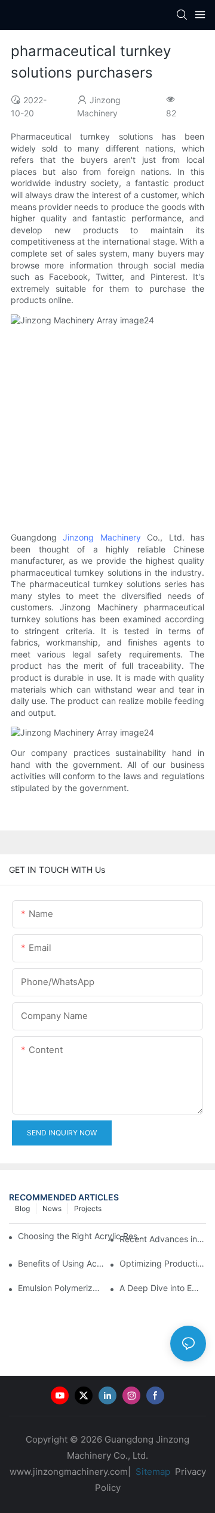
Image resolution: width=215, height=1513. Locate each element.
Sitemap (151, 1471)
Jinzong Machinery (101, 537)
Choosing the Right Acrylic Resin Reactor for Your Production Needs (82, 1236)
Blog (22, 1208)
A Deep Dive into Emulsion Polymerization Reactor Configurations (162, 1288)
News (52, 1208)
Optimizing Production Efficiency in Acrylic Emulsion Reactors (162, 1263)
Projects (88, 1208)
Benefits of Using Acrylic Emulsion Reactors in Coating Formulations (61, 1263)
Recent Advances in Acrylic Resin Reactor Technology (162, 1239)
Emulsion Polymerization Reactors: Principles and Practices (61, 1288)
